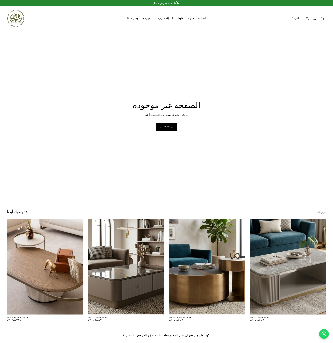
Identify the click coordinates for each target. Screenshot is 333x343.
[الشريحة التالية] (78, 266)
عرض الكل (321, 212)
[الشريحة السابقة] (12, 266)
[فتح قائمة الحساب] (314, 18)
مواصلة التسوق (166, 126)
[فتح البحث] (307, 18)
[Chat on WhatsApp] (324, 334)
